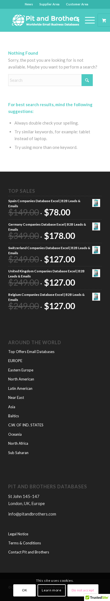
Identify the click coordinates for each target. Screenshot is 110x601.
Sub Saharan (18, 452)
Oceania (15, 434)
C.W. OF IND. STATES (25, 425)
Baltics (13, 416)
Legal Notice (18, 534)
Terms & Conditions (24, 543)
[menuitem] (29, 4)
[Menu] (87, 20)
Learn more (51, 590)
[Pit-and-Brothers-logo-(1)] (45, 20)
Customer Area (77, 4)
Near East (16, 397)
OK (24, 590)
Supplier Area (49, 4)
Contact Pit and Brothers (28, 552)
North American (21, 379)
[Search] (73, 20)
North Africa (18, 443)
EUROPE (15, 360)
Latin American (20, 388)
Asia (11, 407)
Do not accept (83, 590)
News (29, 4)
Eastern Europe (20, 370)
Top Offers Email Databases (31, 351)
